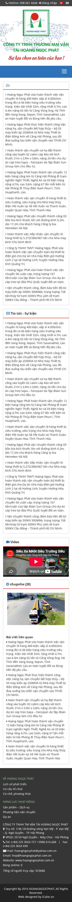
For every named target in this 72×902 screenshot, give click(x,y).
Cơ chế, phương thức (17, 794)
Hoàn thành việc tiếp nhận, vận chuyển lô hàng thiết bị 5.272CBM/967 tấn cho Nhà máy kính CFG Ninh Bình (35, 238)
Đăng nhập (49, 3)
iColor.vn (48, 897)
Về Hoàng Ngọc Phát (18, 778)
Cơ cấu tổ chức (13, 789)
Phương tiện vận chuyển (19, 812)
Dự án (7, 817)
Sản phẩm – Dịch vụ (16, 807)
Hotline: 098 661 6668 (22, 3)
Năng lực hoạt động (19, 802)
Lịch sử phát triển (15, 784)
